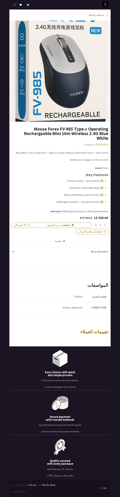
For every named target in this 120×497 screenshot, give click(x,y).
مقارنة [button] (58, 240)
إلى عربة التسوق (58, 225)
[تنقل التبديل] (15, 5)
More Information (99, 251)
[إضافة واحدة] (95, 225)
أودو (39, 484)
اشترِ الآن (18, 225)
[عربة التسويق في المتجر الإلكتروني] (28, 5)
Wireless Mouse (97, 15)
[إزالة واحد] (105, 225)
